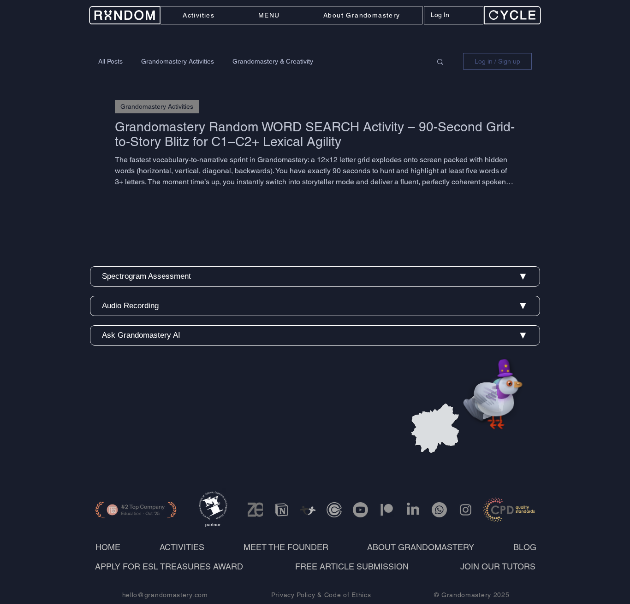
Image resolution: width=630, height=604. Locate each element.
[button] (269, 15)
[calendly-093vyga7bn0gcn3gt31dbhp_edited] (334, 509)
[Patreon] (386, 509)
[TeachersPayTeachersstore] (307, 509)
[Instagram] (465, 509)
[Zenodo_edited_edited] (255, 509)
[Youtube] (360, 509)
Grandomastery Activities (177, 61)
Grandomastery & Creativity (272, 61)
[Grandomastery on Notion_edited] (281, 509)
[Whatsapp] (439, 509)
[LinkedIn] (413, 509)
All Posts (110, 61)
